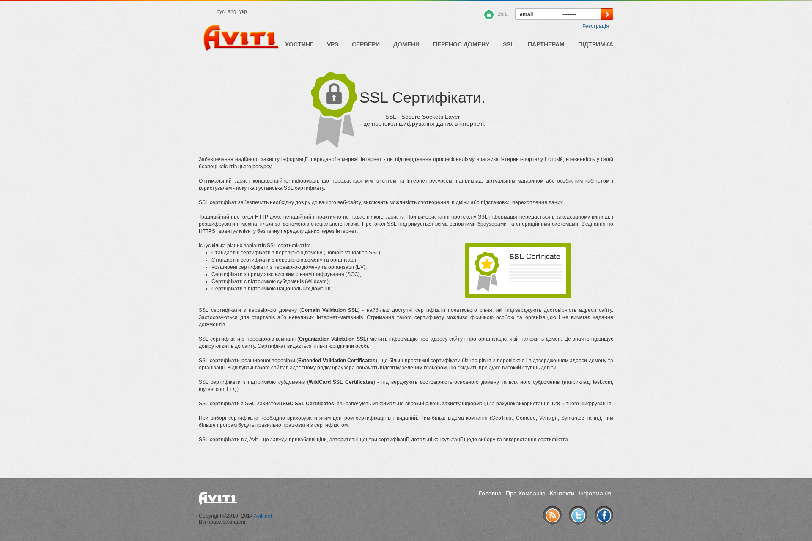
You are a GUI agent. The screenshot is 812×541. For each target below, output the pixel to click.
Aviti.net (263, 516)
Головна (490, 493)
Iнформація (595, 493)
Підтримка (595, 44)
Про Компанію (526, 493)
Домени (406, 44)
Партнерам (546, 44)
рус (221, 11)
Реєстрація (595, 26)
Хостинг (299, 44)
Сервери (366, 44)
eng (232, 11)
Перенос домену (461, 44)
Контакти (562, 493)
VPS (332, 44)
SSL (508, 44)
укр (243, 11)
